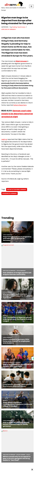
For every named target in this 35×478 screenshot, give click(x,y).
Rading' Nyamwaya (18, 27)
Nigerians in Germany (9, 193)
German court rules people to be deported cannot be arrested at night (17, 113)
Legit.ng (4, 139)
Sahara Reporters (20, 105)
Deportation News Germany (16, 189)
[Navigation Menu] (31, 6)
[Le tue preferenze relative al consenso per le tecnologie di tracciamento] (33, 358)
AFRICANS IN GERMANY (8, 29)
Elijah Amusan (21, 61)
